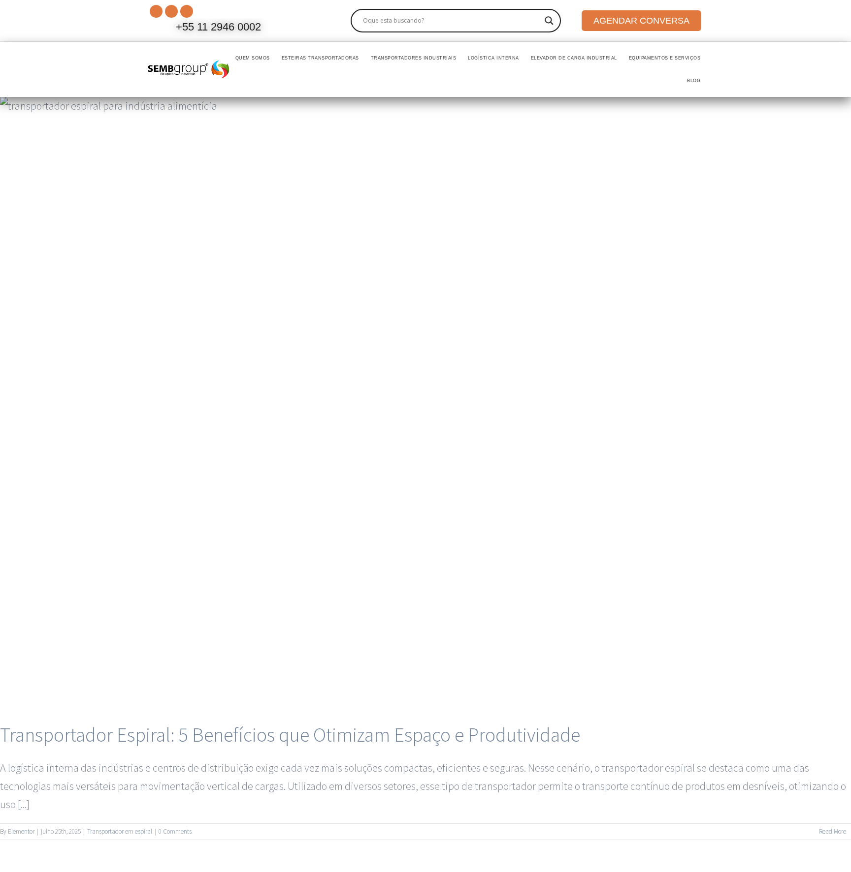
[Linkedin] (171, 11)
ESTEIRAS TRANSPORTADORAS (320, 58)
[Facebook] (186, 11)
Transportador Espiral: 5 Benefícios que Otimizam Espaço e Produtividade (290, 734)
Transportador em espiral (119, 831)
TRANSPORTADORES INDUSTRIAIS (414, 58)
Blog (693, 80)
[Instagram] (156, 11)
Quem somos (252, 58)
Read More (832, 831)
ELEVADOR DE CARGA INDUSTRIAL (574, 58)
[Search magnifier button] (549, 21)
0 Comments (175, 831)
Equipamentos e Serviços (665, 58)
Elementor (21, 831)
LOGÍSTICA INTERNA (493, 58)
